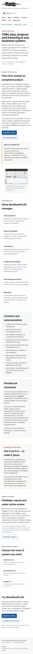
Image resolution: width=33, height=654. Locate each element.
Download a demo (9, 132)
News (25, 24)
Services (16, 17)
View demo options (9, 537)
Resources (16, 20)
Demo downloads (7, 24)
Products (24, 17)
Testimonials (17, 24)
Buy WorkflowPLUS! (10, 138)
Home (4, 17)
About (10, 17)
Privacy (4, 646)
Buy (9, 20)
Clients (4, 20)
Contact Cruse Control (11, 621)
